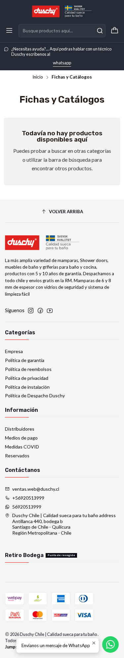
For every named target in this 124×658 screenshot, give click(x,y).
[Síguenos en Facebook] (40, 310)
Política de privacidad (26, 378)
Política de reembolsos (28, 369)
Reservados (17, 455)
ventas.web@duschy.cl (35, 489)
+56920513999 (28, 498)
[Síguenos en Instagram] (30, 310)
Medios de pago (21, 438)
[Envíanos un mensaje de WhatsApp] (110, 644)
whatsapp (62, 62)
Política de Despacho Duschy (35, 395)
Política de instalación (27, 387)
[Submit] (99, 30)
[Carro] (114, 31)
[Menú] (9, 31)
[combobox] (62, 30)
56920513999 (26, 507)
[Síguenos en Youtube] (50, 310)
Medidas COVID (22, 446)
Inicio (37, 77)
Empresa (14, 351)
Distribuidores (19, 429)
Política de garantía (24, 360)
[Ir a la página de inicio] (62, 11)
